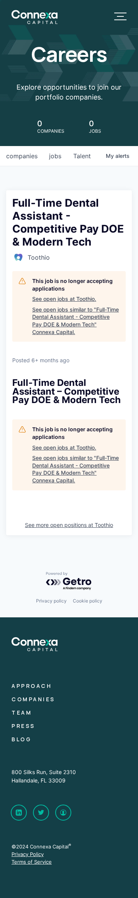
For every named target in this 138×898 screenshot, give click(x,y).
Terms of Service (32, 862)
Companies (33, 699)
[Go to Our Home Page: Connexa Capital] (35, 22)
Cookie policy (87, 601)
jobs (55, 156)
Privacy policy (51, 601)
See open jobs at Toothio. (64, 299)
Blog (21, 739)
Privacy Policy (28, 854)
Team (22, 712)
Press (23, 725)
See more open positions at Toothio (69, 525)
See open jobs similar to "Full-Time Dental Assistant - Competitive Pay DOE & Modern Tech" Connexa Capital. (75, 320)
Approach (32, 685)
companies (22, 156)
